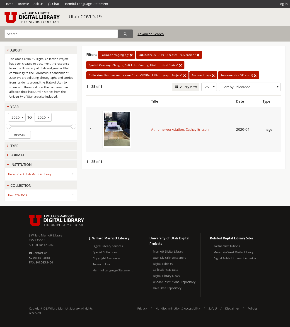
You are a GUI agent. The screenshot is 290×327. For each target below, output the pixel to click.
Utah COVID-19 (85, 16)
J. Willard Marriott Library (46, 235)
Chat (55, 4)
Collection (20, 185)
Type (14, 145)
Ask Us (39, 4)
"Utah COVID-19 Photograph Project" (136, 75)
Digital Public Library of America (234, 258)
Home (9, 4)
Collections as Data (165, 270)
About (16, 50)
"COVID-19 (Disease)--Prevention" (168, 55)
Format (17, 155)
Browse (23, 4)
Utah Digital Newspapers (169, 258)
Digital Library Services (108, 246)
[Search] (125, 34)
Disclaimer (232, 308)
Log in (283, 4)
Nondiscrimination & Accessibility (177, 308)
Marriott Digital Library (168, 251)
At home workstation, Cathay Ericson (180, 129)
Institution (21, 164)
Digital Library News (166, 276)
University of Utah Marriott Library (29, 174)
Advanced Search (151, 34)
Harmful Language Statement (86, 4)
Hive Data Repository (167, 288)
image (202, 75)
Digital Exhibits (163, 264)
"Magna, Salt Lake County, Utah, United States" (134, 65)
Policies (252, 308)
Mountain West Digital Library (233, 252)
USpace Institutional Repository (174, 282)
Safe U (212, 308)
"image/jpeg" (115, 55)
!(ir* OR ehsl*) (237, 75)
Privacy (142, 308)
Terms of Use (101, 264)
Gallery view (187, 87)
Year (14, 106)
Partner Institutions (226, 246)
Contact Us (39, 253)
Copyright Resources (107, 258)
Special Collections (105, 252)
